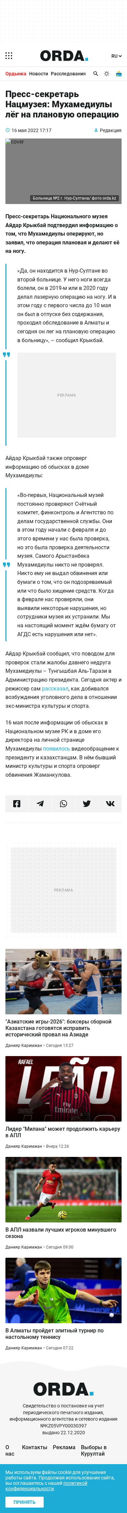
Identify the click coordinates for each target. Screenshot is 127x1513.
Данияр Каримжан (23, 1045)
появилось (56, 748)
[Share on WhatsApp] (63, 803)
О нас (9, 1450)
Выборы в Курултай (94, 1450)
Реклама (64, 1447)
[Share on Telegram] (40, 803)
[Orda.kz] (63, 1399)
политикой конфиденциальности (46, 1485)
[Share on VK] (110, 803)
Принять (25, 1502)
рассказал (54, 688)
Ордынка (15, 73)
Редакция (111, 130)
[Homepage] (64, 55)
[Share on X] (86, 803)
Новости (38, 73)
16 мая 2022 (25, 130)
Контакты (34, 1447)
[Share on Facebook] (16, 803)
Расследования (68, 73)
